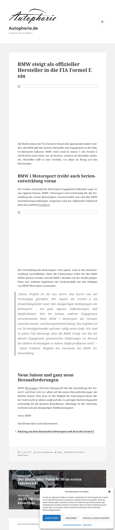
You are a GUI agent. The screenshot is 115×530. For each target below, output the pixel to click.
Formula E (44, 204)
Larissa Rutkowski (44, 452)
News (59, 452)
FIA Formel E (78, 452)
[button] (109, 491)
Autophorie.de (23, 28)
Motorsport (31, 388)
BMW (69, 452)
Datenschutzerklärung (72, 525)
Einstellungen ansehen (96, 518)
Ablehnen (71, 518)
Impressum (87, 525)
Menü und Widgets (102, 25)
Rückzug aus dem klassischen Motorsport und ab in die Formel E (56, 431)
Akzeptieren (51, 518)
